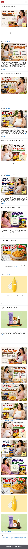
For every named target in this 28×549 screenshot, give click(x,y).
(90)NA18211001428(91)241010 (14, 538)
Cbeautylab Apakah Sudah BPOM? (9, 307)
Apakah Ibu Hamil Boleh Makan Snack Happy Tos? (12, 140)
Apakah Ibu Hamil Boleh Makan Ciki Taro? (10, 207)
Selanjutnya (7, 341)
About (10, 546)
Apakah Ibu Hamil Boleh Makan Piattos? (10, 174)
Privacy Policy (20, 546)
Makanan (3, 69)
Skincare (3, 302)
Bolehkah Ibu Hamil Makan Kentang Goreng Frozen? (13, 73)
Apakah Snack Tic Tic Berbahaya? (9, 240)
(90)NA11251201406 (24, 537)
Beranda (7, 546)
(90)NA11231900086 (3, 537)
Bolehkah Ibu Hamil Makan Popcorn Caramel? (11, 40)
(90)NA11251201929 (3, 538)
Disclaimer (15, 546)
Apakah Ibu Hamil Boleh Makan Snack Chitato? (12, 107)
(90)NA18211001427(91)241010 (8, 538)
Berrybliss (9, 303)
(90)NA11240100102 (11, 537)
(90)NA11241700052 (16, 537)
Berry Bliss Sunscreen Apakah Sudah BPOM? (11, 273)
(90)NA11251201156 (20, 537)
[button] (24, 2)
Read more (13, 33)
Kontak (13, 546)
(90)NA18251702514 (5, 303)
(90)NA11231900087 (7, 537)
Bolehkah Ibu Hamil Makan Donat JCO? (10, 6)
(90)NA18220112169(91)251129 (20, 538)
